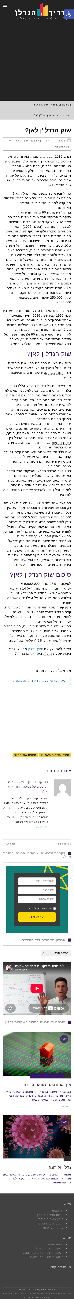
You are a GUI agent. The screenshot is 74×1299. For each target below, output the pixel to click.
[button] (37, 917)
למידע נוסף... (39, 826)
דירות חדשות (61, 442)
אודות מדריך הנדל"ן (50, 1215)
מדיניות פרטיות (53, 1227)
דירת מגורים (32, 636)
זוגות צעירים (54, 372)
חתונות (10, 517)
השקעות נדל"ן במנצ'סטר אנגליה (42, 1253)
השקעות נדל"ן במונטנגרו (47, 1257)
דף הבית (58, 1210)
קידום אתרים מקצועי (45, 1289)
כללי (58, 115)
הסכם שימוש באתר (51, 1223)
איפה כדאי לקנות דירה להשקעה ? (39, 681)
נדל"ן (48, 654)
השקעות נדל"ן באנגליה (48, 1248)
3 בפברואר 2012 (28, 140)
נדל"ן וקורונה (60, 1167)
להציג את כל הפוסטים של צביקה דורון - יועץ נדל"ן (28, 787)
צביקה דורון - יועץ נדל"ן (52, 140)
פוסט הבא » (9, 843)
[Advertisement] (37, 62)
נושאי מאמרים (54, 1244)
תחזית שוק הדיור (25, 755)
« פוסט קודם (64, 843)
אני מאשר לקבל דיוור (40, 908)
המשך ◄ (66, 1106)
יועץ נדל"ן (35, 649)
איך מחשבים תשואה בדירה (47, 1084)
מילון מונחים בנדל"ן (50, 1219)
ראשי (68, 115)
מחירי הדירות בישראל (55, 755)
